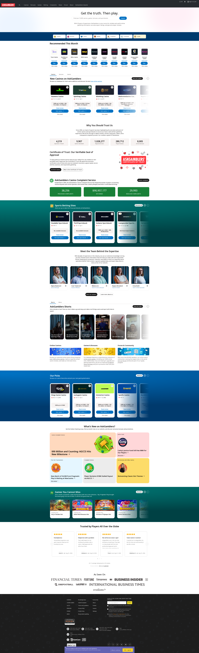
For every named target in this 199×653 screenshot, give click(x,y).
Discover (139, 492)
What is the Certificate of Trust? (73, 169)
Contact (94, 605)
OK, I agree (127, 650)
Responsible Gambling (83, 614)
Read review (54, 60)
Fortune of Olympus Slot (103, 514)
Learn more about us (107, 294)
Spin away (54, 481)
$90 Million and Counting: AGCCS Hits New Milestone (71, 453)
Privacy (114, 614)
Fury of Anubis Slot (57, 514)
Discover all (138, 205)
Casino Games (70, 602)
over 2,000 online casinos (57, 359)
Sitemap (95, 611)
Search (123, 18)
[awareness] (76, 639)
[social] (108, 644)
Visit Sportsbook (59, 237)
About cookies (115, 650)
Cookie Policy (81, 611)
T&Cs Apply (54, 66)
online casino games (90, 359)
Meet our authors (91, 294)
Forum (68, 611)
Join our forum (122, 361)
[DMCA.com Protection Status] (71, 645)
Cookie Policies (121, 614)
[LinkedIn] (65, 286)
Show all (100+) (138, 306)
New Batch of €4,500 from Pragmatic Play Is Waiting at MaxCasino (65, 477)
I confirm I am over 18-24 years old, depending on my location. (120, 606)
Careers (94, 608)
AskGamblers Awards (81, 5)
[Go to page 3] (101, 559)
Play (54, 63)
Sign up (129, 602)
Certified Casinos (55, 169)
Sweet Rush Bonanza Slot (81, 514)
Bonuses (69, 608)
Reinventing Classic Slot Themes (130, 476)
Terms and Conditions (83, 605)
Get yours (120, 455)
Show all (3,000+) (137, 78)
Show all (139, 375)
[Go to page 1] (98, 559)
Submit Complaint (82, 602)
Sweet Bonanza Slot (124, 514)
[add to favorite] (67, 87)
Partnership (95, 599)
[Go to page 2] (99, 559)
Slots (68, 605)
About (94, 602)
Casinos (69, 599)
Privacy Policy (81, 608)
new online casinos (96, 81)
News (68, 614)
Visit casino (59, 111)
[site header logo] (8, 5)
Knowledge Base (82, 599)
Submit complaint (143, 180)
